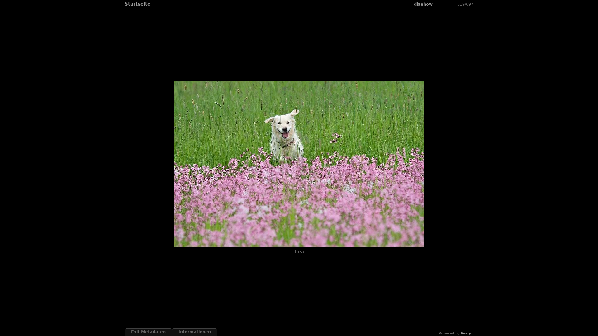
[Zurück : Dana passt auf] (446, 4)
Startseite (137, 4)
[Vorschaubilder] (438, 4)
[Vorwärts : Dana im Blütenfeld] (453, 4)
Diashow (423, 4)
